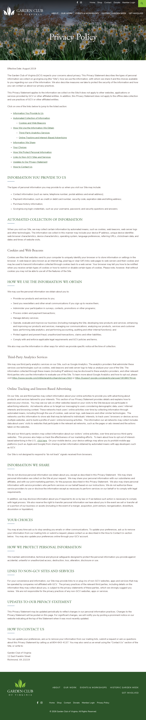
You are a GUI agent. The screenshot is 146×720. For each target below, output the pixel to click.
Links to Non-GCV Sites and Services (32, 157)
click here (42, 441)
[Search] (142, 3)
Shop (99, 3)
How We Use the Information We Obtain (33, 128)
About (54, 13)
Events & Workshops (87, 13)
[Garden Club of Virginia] (24, 11)
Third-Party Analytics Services (34, 133)
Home (92, 3)
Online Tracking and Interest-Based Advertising (43, 138)
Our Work (67, 13)
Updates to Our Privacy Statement (30, 162)
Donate (117, 3)
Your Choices (20, 147)
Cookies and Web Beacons (32, 123)
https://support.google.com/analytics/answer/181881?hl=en (105, 378)
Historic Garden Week (114, 13)
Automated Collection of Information (31, 118)
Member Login (128, 3)
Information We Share (24, 143)
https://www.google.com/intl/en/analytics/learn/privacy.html (42, 378)
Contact (107, 3)
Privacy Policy (103, 703)
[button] (77, 2)
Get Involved (136, 13)
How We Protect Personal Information (32, 152)
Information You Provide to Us (28, 113)
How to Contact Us (22, 167)
